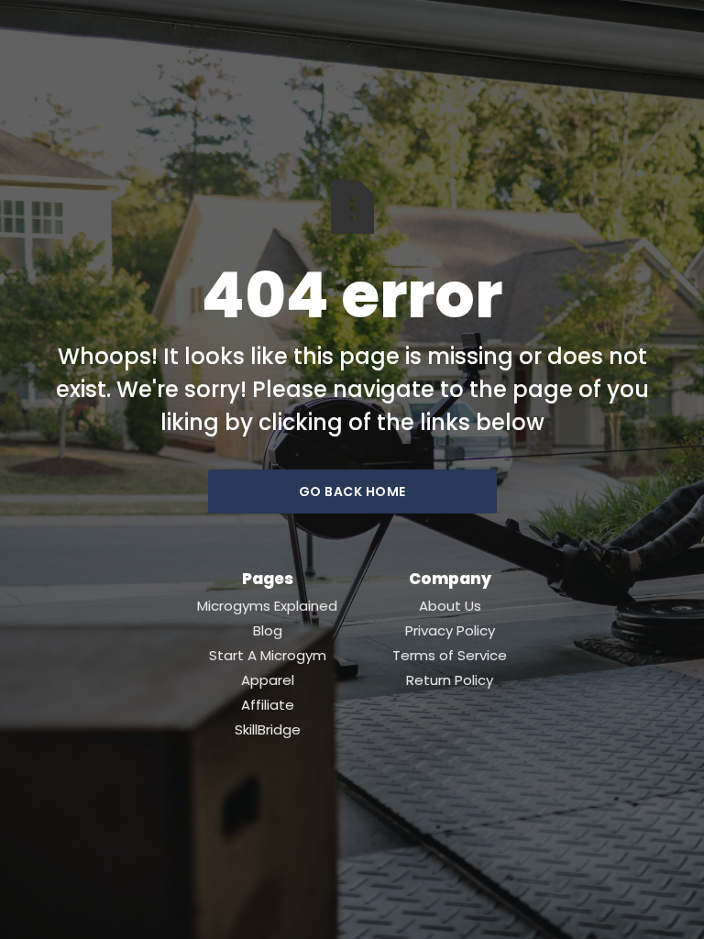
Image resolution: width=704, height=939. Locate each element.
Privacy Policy (450, 631)
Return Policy (449, 680)
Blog (267, 631)
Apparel (267, 680)
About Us (450, 606)
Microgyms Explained (267, 606)
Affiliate (267, 705)
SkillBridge (268, 730)
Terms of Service (449, 655)
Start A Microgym (267, 655)
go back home (352, 491)
